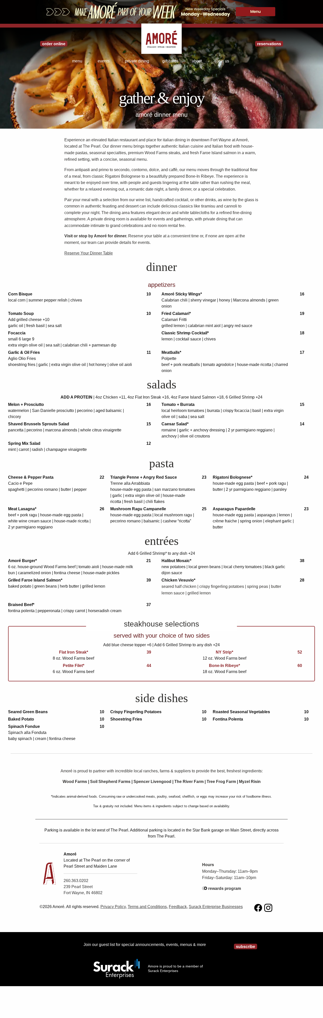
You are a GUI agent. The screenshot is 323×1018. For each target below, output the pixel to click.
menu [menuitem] (77, 61)
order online (53, 44)
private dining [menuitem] (137, 61)
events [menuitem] (104, 61)
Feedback (178, 907)
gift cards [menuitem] (170, 61)
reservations (269, 44)
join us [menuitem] (223, 61)
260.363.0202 (76, 880)
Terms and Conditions (147, 907)
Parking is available (62, 830)
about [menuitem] (197, 61)
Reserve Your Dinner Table (88, 253)
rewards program (224, 888)
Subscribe (245, 946)
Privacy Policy (113, 907)
